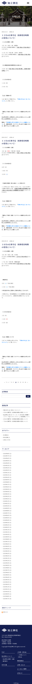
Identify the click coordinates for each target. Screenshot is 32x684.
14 (25, 382)
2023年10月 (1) (7, 534)
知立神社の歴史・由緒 (8, 659)
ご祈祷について (22, 655)
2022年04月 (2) (7, 577)
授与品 (20, 657)
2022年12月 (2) (7, 558)
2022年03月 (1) (7, 579)
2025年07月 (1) (7, 484)
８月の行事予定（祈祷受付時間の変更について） (15, 419)
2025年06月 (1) (7, 487)
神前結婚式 (20, 661)
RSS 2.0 (5, 612)
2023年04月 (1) (7, 548)
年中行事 (4, 665)
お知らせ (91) (6, 440)
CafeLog (16, 683)
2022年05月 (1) (7, 575)
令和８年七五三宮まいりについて (11, 410)
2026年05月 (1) (7, 460)
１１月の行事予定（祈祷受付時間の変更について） (15, 142)
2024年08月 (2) (7, 510)
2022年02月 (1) (7, 582)
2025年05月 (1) (7, 489)
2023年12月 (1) (7, 529)
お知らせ (11, 32)
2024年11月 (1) (7, 503)
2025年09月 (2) (7, 479)
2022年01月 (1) (7, 584)
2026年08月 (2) (7, 453)
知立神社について (7, 656)
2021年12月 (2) (7, 587)
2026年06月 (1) (7, 458)
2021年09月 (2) (7, 594)
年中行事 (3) (6, 437)
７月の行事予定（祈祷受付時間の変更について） (15, 421)
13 (23, 382)
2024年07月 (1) (7, 513)
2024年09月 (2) (7, 508)
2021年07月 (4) (7, 598)
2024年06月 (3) (7, 515)
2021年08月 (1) (7, 596)
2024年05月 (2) (7, 518)
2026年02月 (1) (7, 468)
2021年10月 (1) (7, 591)
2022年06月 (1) (7, 572)
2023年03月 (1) (7, 551)
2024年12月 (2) (7, 501)
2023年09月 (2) (7, 537)
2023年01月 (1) (7, 556)
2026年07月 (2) (7, 456)
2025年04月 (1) (7, 491)
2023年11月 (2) (7, 532)
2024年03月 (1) (7, 522)
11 (18, 382)
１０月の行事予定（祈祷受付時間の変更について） (15, 245)
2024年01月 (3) (7, 527)
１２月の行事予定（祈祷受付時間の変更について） (15, 36)
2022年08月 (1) (7, 568)
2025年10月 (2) (7, 477)
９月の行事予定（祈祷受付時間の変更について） (15, 412)
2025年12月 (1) (7, 472)
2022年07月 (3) (7, 570)
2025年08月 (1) (7, 482)
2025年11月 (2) (7, 475)
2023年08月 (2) (7, 539)
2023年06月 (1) (7, 544)
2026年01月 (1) (7, 470)
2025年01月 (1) (7, 499)
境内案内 (5, 661)
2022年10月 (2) (7, 563)
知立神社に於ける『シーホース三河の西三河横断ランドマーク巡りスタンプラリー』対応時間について (16, 415)
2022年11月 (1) (7, 560)
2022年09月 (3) (7, 565)
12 (20, 382)
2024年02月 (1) (7, 525)
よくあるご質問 (21, 669)
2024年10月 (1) (7, 506)
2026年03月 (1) (7, 465)
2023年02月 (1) (7, 553)
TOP (3, 652)
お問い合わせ (21, 665)
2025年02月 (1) (7, 496)
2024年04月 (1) (7, 520)
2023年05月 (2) (7, 546)
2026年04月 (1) (7, 463)
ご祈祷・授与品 (21, 652)
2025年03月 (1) (7, 494)
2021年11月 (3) (7, 589)
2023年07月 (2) (7, 541)
